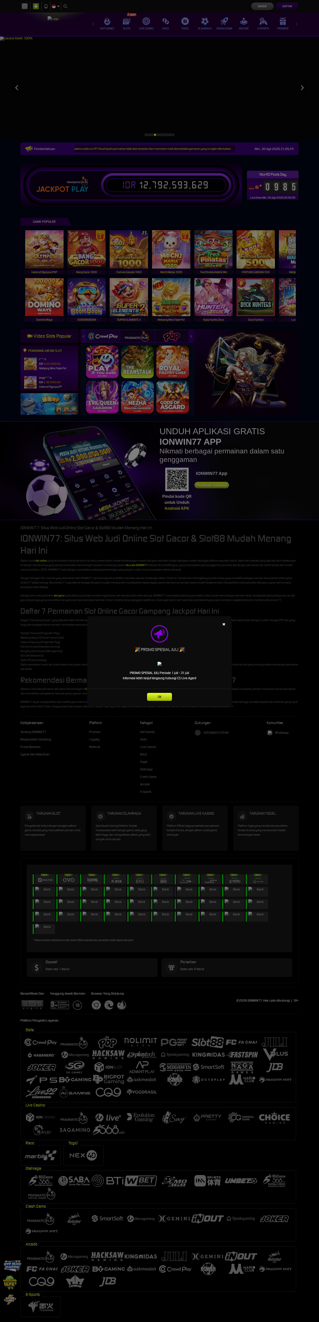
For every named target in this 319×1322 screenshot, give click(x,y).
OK (159, 697)
